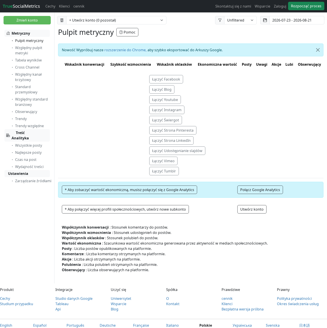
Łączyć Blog (162, 89)
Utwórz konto (252, 209)
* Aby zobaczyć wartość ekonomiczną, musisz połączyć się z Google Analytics (129, 189)
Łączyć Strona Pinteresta (173, 130)
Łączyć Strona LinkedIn (171, 140)
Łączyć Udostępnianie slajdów (177, 150)
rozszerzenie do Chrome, (125, 49)
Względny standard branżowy (31, 102)
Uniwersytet (121, 298)
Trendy (21, 118)
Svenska (273, 325)
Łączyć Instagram (167, 109)
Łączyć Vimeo (163, 160)
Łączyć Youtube (165, 99)
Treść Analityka (20, 135)
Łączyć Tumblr (164, 171)
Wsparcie (262, 6)
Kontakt (173, 303)
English (6, 325)
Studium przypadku (16, 303)
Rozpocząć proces (306, 6)
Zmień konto (27, 20)
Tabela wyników (28, 60)
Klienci (64, 6)
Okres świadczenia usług (298, 303)
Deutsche (108, 325)
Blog (114, 309)
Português (75, 325)
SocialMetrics (21, 6)
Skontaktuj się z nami (233, 6)
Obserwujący (26, 111)
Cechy (50, 6)
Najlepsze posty (28, 152)
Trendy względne (29, 125)
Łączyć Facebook (166, 79)
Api (58, 309)
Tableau (62, 303)
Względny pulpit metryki (28, 50)
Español (39, 325)
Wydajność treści (29, 166)
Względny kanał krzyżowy (28, 77)
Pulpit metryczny (29, 40)
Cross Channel (27, 67)
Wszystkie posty (28, 145)
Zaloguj (280, 6)
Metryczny (21, 33)
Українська (242, 325)
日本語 (304, 325)
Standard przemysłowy (26, 89)
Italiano (172, 325)
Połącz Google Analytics (260, 189)
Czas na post (25, 159)
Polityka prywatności (294, 298)
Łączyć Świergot (165, 120)
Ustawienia (18, 173)
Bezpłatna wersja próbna (243, 309)
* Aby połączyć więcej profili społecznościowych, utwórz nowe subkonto (125, 209)
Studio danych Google (74, 298)
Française (141, 325)
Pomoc (129, 32)
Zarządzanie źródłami (33, 180)
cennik (79, 6)
